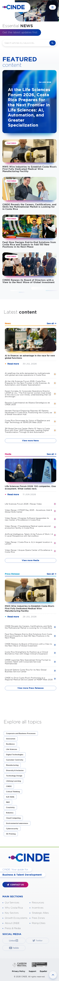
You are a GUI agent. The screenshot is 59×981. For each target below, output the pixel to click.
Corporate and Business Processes (21, 733)
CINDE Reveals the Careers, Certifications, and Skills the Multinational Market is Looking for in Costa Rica (29, 206)
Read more (13, 364)
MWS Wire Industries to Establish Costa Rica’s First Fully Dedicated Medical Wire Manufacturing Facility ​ (29, 169)
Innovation (10, 739)
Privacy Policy (18, 971)
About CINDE (12, 923)
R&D (8, 802)
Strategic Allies (40, 913)
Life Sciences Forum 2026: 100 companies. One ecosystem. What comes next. (30, 487)
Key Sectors (12, 913)
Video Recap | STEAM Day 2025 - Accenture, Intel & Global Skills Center (28, 511)
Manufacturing (12, 765)
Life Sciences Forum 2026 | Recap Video (23, 504)
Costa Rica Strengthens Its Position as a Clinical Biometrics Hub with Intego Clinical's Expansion (26, 653)
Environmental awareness (17, 823)
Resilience (10, 744)
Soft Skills (10, 797)
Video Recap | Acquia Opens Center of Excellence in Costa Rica (28, 551)
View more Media (30, 560)
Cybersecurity (12, 828)
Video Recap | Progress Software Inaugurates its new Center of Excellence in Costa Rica (27, 519)
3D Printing (11, 834)
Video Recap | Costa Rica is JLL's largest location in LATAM (28, 543)
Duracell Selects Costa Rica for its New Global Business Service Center (25, 671)
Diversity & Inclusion (15, 770)
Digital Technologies (14, 754)
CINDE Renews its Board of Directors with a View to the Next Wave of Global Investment (28, 281)
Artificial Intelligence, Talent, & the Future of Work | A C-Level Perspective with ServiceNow (29, 535)
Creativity (10, 807)
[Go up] (53, 975)
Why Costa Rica (14, 908)
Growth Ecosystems (16, 918)
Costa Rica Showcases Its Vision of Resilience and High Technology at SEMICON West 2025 (27, 421)
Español (43, 971)
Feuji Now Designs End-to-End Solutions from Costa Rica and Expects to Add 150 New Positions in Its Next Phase (29, 244)
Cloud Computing (13, 818)
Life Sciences (11, 749)
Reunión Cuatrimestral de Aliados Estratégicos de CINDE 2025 (27, 404)
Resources (38, 903)
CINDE (9, 786)
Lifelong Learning (13, 781)
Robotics (9, 813)
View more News (30, 440)
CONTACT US (17, 885)
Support (32, 971)
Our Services (12, 903)
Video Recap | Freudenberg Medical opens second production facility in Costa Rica (28, 527)
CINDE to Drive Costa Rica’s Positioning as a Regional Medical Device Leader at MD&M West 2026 (29, 679)
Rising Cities (38, 923)
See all (50, 323)
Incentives (37, 908)
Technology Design (14, 776)
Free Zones (38, 918)
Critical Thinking (13, 791)
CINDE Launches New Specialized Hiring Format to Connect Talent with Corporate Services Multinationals (28, 662)
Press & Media (13, 928)
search (52, 42)
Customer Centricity (14, 760)
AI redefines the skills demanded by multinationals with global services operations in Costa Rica (27, 374)
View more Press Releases (30, 688)
